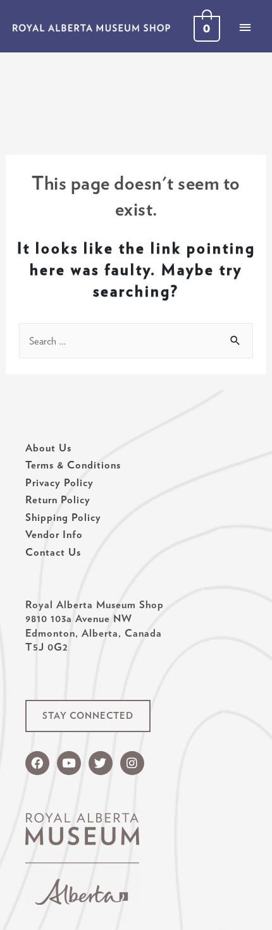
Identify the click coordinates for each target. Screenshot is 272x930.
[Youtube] (69, 763)
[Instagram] (132, 763)
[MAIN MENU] (244, 27)
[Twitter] (101, 763)
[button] (88, 716)
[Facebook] (37, 763)
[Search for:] (136, 340)
